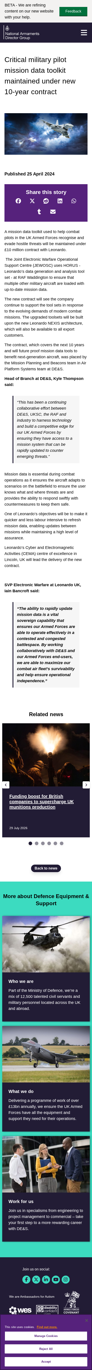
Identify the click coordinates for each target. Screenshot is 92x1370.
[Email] (53, 211)
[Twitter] (32, 201)
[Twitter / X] (36, 1280)
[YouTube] (56, 1280)
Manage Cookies (46, 1336)
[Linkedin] (46, 1280)
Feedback (73, 11)
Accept (46, 1361)
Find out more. (47, 1327)
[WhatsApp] (74, 201)
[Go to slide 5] (55, 843)
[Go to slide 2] (36, 843)
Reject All (46, 1349)
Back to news (46, 868)
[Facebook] (18, 201)
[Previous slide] (5, 784)
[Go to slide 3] (43, 843)
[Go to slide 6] (61, 843)
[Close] (87, 1320)
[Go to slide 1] (30, 843)
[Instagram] (66, 1280)
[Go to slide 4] (49, 843)
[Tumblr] (39, 211)
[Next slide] (86, 784)
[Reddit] (46, 201)
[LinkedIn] (60, 201)
